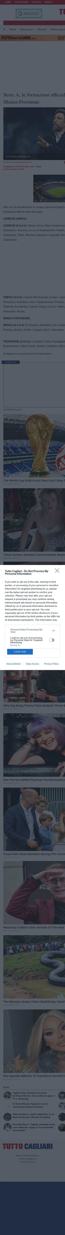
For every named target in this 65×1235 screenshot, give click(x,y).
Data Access (32, 663)
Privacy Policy (51, 663)
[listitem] (32, 630)
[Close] (58, 572)
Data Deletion (13, 663)
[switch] (51, 640)
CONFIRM (20, 652)
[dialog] (32, 617)
